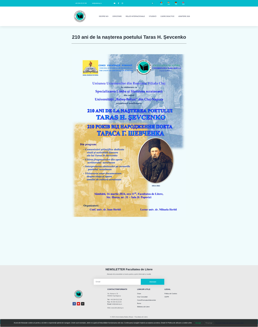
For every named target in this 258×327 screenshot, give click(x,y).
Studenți (152, 16)
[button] (152, 3)
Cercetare (117, 16)
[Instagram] (82, 303)
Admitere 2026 (184, 16)
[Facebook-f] (74, 303)
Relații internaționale (135, 16)
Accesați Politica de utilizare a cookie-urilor (230, 323)
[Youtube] (78, 303)
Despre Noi (103, 16)
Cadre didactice (167, 16)
